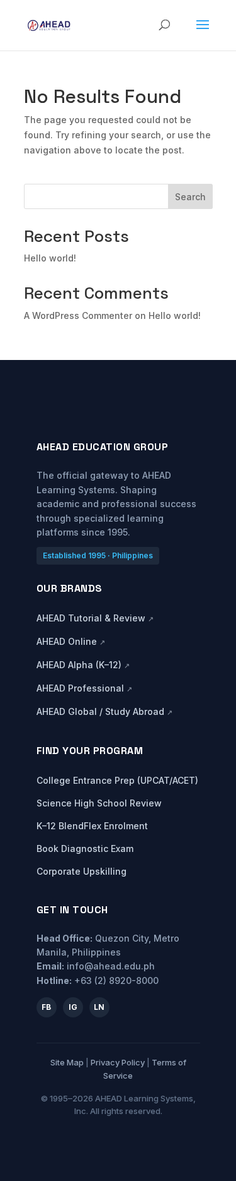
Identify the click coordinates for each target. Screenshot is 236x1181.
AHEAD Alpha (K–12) (83, 664)
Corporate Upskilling (81, 871)
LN (99, 1007)
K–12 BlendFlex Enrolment (92, 825)
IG (73, 1007)
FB (46, 1007)
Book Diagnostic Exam (85, 848)
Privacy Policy (118, 1062)
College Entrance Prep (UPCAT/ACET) (117, 780)
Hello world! (50, 258)
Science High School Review (99, 803)
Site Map (67, 1062)
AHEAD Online (71, 641)
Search (190, 196)
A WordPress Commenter (78, 315)
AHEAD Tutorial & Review (95, 618)
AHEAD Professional (84, 688)
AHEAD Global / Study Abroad (104, 711)
